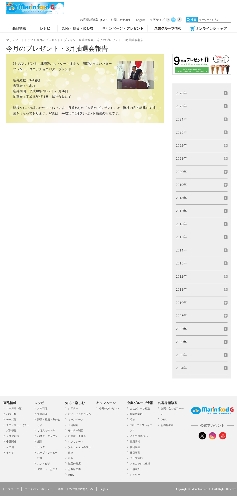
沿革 (70, 458)
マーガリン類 (14, 408)
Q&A (71, 474)
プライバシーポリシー (38, 489)
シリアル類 (12, 436)
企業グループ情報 (168, 28)
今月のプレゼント (48, 40)
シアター (73, 408)
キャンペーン (75, 419)
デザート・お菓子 (47, 469)
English (141, 20)
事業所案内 (136, 414)
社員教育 (135, 452)
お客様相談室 (106, 20)
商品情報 (19, 28)
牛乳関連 (11, 441)
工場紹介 (73, 425)
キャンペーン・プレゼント (122, 28)
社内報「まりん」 (78, 436)
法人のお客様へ (139, 436)
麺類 (39, 441)
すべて (10, 452)
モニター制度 (75, 430)
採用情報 (135, 441)
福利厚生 (135, 447)
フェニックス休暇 (140, 463)
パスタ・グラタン (47, 436)
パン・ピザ (43, 463)
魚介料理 (42, 414)
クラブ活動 (136, 458)
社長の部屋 (74, 463)
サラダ (41, 447)
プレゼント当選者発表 (79, 40)
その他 (10, 447)
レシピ (45, 28)
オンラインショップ (208, 28)
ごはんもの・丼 (46, 430)
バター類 (11, 414)
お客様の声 (74, 469)
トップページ (10, 489)
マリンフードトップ (19, 40)
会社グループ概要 (140, 408)
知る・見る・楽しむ (78, 28)
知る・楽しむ (75, 403)
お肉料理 (42, 408)
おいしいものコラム (79, 414)
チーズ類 (11, 419)
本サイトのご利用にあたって (76, 489)
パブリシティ (75, 441)
